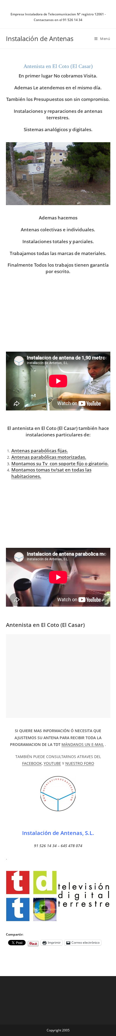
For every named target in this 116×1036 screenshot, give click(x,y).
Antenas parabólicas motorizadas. (48, 457)
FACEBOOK (32, 763)
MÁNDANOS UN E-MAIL (83, 744)
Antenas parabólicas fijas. (39, 450)
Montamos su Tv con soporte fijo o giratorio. (60, 463)
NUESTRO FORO (79, 763)
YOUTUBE (52, 763)
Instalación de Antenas (39, 38)
